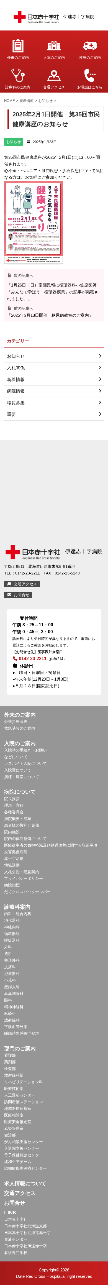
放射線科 (12, 1020)
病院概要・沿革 (17, 818)
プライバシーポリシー (23, 878)
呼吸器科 (12, 940)
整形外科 (12, 960)
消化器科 (12, 920)
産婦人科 (12, 987)
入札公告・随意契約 (21, 872)
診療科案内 (17, 907)
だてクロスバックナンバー (27, 892)
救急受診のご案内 (19, 728)
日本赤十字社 (15, 1219)
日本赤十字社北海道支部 (25, 1226)
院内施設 (12, 832)
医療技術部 (14, 1088)
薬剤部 (10, 1062)
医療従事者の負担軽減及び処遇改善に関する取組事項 (50, 845)
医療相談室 (14, 1115)
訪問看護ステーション (23, 1102)
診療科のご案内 (17, 87)
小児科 (10, 980)
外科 (8, 947)
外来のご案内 (18, 57)
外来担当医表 (15, 721)
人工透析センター (19, 1095)
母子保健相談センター (23, 1155)
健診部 (10, 1135)
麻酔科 (10, 1013)
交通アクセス (54, 87)
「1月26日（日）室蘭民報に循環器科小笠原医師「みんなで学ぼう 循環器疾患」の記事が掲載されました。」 (52, 292)
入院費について (17, 770)
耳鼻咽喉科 (14, 993)
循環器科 (12, 933)
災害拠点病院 (15, 852)
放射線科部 (14, 1075)
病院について (20, 792)
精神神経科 (14, 1007)
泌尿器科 (12, 973)
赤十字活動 (14, 858)
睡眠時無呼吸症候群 (21, 1033)
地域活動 (12, 865)
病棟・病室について (21, 777)
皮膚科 (10, 967)
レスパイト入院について (25, 763)
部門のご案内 (20, 1048)
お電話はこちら (89, 87)
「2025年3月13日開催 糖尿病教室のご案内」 (50, 315)
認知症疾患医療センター (25, 1168)
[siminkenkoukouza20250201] (33, 260)
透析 (8, 953)
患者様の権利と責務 (21, 825)
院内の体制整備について (25, 838)
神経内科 (12, 927)
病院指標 (12, 885)
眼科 (8, 1000)
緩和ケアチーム (17, 1161)
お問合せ (21, 594)
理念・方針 (14, 805)
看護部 (10, 1055)
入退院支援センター (21, 1148)
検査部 (10, 1068)
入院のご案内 (54, 57)
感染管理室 (14, 1128)
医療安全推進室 (17, 1122)
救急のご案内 (90, 57)
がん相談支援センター (23, 1142)
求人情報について (25, 1183)
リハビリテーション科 (23, 1082)
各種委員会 (14, 812)
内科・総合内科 (17, 913)
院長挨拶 (12, 798)
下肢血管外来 (15, 1027)
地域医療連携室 (17, 1108)
